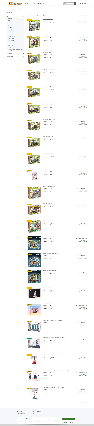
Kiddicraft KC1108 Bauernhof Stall (48, 203)
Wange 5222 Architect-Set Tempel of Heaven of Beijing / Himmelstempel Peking (56, 370)
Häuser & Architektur (11, 36)
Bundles (9, 25)
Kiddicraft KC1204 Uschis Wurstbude (49, 186)
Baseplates (10, 18)
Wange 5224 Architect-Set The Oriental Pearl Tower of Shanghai (53, 387)
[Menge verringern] (74, 27)
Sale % (9, 43)
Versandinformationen (21, 415)
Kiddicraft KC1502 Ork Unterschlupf (48, 69)
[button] (78, 3)
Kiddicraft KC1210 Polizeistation (48, 19)
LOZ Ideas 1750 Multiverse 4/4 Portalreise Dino (50, 270)
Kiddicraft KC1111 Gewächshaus (48, 153)
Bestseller (9, 20)
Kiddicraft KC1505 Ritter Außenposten (49, 119)
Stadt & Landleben (11, 45)
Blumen (9, 23)
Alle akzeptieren (68, 419)
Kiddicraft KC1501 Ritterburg (47, 52)
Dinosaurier (10, 27)
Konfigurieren (72, 422)
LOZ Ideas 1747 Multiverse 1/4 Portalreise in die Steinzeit (52, 236)
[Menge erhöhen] (86, 27)
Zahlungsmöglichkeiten (21, 413)
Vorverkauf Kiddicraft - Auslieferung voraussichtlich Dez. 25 (15, 50)
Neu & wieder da (11, 40)
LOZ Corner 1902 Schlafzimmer (48, 303)
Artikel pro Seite (37, 15)
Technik (9, 47)
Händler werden (41, 3)
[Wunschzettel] (80, 3)
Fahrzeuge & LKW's (11, 31)
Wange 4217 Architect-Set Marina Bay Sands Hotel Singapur (52, 320)
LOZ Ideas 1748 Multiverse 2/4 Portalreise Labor (50, 253)
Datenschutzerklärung (25, 422)
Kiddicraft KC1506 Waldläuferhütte (48, 136)
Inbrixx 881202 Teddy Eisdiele (47, 169)
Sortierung (30, 15)
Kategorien (9, 16)
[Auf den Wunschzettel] (39, 20)
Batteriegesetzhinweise (36, 416)
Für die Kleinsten (11, 34)
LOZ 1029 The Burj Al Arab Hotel (48, 287)
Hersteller (9, 14)
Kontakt (84, 0)
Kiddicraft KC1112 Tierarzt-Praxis (48, 35)
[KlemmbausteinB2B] (15, 3)
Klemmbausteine (11, 38)
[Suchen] (75, 3)
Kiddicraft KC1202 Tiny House (47, 220)
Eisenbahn (10, 29)
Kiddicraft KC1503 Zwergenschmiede (49, 86)
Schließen (65, 422)
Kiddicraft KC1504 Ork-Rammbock (48, 102)
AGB (33, 413)
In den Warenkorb (80, 29)
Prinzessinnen (10, 42)
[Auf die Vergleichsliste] (37, 20)
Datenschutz (35, 415)
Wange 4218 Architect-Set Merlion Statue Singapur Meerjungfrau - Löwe (54, 337)
